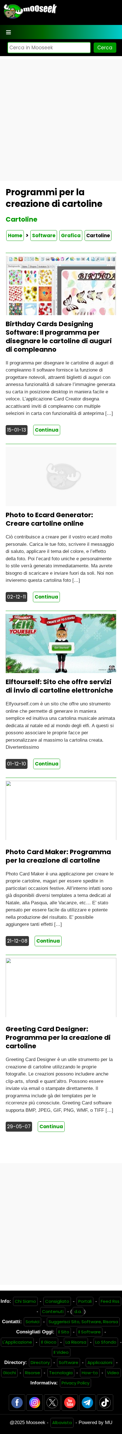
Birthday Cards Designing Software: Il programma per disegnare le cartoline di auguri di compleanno (59, 336)
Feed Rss (110, 1301)
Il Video (61, 1352)
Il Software (89, 1332)
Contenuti (53, 1311)
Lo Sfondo (105, 1342)
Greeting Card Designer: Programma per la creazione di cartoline (58, 1037)
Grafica (71, 235)
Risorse (32, 1373)
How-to (90, 1373)
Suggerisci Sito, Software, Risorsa (83, 1322)
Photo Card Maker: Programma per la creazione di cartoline (58, 856)
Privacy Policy (75, 1383)
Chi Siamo (25, 1301)
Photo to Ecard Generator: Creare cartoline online (49, 519)
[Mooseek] (30, 18)
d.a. (78, 1311)
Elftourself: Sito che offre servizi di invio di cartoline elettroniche (59, 686)
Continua (46, 430)
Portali (85, 1301)
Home (15, 235)
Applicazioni (99, 1362)
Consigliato (57, 1301)
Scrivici (32, 1322)
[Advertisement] (61, 120)
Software (43, 235)
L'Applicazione (17, 1342)
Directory (40, 1362)
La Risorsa (76, 1342)
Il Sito (63, 1332)
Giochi (9, 1373)
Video (113, 1373)
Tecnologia (61, 1373)
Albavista (62, 1422)
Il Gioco (48, 1342)
